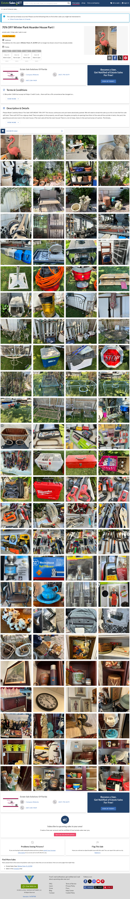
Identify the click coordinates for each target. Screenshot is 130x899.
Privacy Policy (70, 886)
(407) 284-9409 (31, 80)
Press (67, 888)
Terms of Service (71, 884)
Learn (51, 886)
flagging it (97, 852)
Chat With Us (31, 886)
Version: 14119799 (29, 896)
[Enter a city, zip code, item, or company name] (68, 3)
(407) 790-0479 (63, 74)
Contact (51, 893)
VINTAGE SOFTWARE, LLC (34, 890)
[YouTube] (98, 881)
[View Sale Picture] (16, 147)
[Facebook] (85, 881)
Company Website (32, 74)
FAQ (50, 884)
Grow (51, 888)
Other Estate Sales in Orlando (20, 19)
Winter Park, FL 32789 (25, 866)
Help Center (70, 890)
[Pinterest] (102, 881)
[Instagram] (94, 881)
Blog (50, 890)
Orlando (16, 868)
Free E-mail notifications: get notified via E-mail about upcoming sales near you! (64, 878)
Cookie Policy (70, 893)
